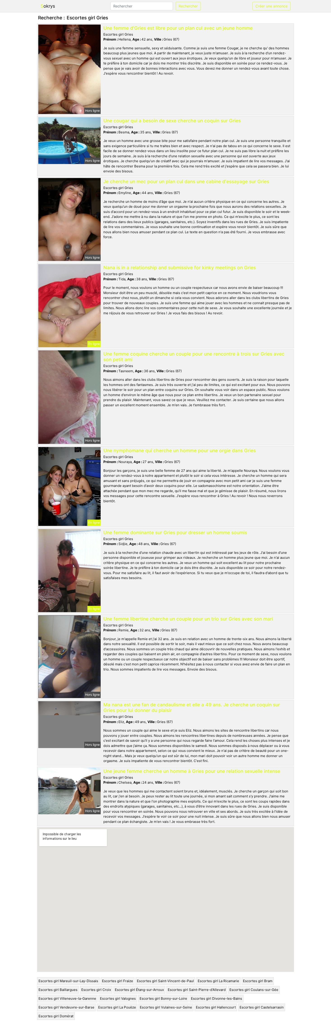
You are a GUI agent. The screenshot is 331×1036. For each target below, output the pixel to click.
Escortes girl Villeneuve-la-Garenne (67, 998)
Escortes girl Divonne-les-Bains (216, 998)
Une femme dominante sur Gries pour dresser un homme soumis (175, 532)
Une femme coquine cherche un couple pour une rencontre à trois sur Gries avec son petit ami (193, 356)
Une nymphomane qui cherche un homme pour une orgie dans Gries (179, 450)
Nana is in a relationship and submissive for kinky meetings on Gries (179, 267)
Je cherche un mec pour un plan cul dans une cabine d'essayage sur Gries (186, 181)
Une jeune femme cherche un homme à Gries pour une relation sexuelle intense (191, 771)
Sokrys (48, 6)
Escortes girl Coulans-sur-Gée (253, 990)
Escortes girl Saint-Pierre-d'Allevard (197, 990)
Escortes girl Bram (257, 981)
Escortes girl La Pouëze (117, 1007)
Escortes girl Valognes (118, 998)
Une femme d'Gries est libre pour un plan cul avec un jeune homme (178, 28)
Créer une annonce (271, 6)
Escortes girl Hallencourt (216, 1007)
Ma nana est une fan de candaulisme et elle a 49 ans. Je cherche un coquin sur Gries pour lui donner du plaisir (191, 707)
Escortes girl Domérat (56, 1016)
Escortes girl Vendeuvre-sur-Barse (66, 1007)
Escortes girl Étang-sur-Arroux (139, 990)
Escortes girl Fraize (117, 981)
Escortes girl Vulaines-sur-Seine (166, 1007)
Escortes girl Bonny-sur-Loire (163, 998)
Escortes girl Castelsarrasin (262, 1007)
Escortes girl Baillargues (58, 990)
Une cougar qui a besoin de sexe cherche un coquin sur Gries (172, 120)
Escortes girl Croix (96, 990)
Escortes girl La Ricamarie (218, 981)
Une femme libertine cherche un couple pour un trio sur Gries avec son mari (188, 619)
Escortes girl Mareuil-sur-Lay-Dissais (68, 981)
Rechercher (188, 6)
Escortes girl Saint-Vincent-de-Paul (165, 981)
